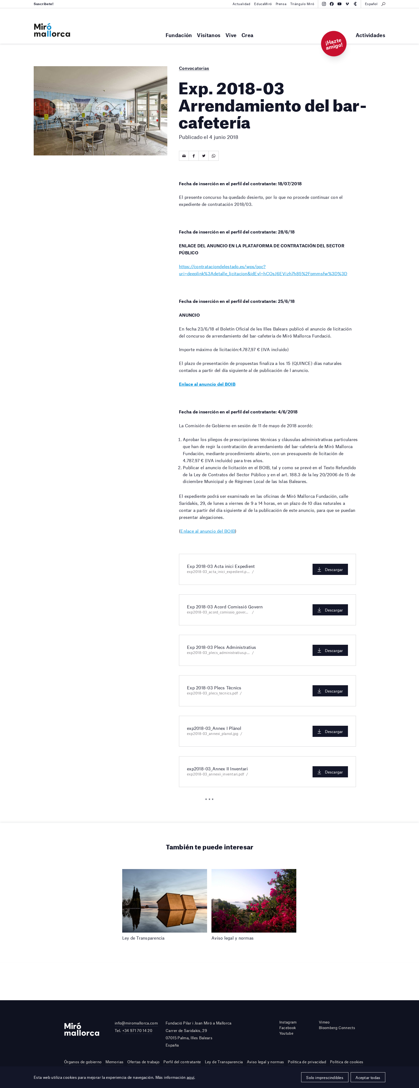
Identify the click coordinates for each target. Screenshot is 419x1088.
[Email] (184, 156)
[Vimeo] (347, 3)
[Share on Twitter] (204, 156)
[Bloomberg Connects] (355, 3)
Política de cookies (346, 1061)
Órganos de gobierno (83, 1061)
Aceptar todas (367, 1077)
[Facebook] (332, 3)
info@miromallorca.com (136, 1023)
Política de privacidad (307, 1061)
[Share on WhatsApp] (214, 156)
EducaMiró (263, 4)
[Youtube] (339, 3)
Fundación (179, 35)
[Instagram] (324, 3)
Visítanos (208, 35)
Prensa (281, 4)
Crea (247, 35)
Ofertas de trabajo (143, 1061)
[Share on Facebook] (194, 156)
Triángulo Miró (302, 4)
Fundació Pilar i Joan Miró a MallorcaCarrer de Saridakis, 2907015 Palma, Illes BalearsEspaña (199, 1034)
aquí (190, 1077)
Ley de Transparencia (224, 1061)
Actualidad (241, 4)
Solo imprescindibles (324, 1077)
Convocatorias (194, 68)
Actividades (370, 35)
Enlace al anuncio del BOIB (207, 531)
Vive (231, 35)
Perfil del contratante (182, 1061)
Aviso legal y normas (265, 1061)
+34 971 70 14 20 (137, 1030)
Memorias (114, 1061)
